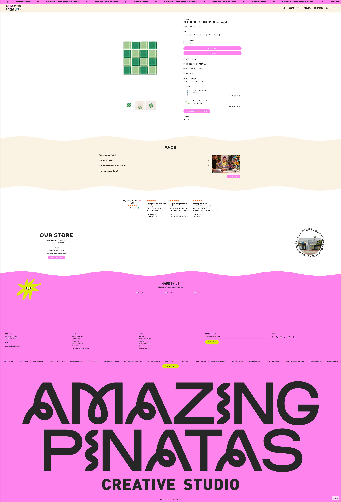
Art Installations (61, 361)
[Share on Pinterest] (189, 119)
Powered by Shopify (177, 499)
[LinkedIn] (289, 337)
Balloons (135, 361)
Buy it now (212, 53)
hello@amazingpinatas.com (13, 346)
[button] (101, 58)
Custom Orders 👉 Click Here (197, 111)
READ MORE (233, 176)
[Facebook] (273, 337)
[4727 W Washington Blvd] (170, 246)
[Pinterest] (281, 337)
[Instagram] (277, 337)
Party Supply (120, 361)
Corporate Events (168, 361)
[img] (132, 205)
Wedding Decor (26, 361)
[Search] (327, 8)
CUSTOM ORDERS (170, 366)
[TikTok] (293, 337)
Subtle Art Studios (192, 27)
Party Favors (42, 361)
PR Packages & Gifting (83, 361)
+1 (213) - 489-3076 (10, 338)
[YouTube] (285, 337)
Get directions (56, 257)
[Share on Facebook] (184, 119)
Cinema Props (150, 361)
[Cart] (335, 8)
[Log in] (331, 8)
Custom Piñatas (103, 361)
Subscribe (212, 342)
